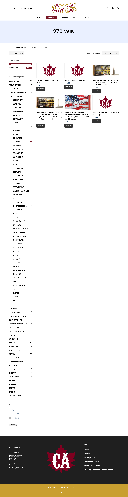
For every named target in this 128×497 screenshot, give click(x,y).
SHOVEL (12, 380)
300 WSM (17, 172)
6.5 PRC (16, 214)
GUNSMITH (14, 339)
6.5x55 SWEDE (19, 221)
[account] (113, 8)
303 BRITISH (18, 180)
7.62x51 (16, 255)
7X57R (15, 282)
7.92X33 (16, 263)
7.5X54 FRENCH (19, 236)
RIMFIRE (14, 308)
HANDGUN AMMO (18, 93)
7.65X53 (16, 259)
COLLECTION (14, 328)
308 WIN (16, 183)
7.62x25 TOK (18, 248)
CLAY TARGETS (15, 320)
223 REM (14, 89)
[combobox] (110, 53)
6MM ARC (17, 225)
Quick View (41, 88)
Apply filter (13, 424)
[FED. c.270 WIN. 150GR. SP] (77, 70)
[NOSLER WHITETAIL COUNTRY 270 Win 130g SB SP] (105, 102)
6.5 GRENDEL (18, 210)
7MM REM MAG (19, 278)
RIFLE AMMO (34, 47)
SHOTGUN (15, 312)
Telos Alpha (76, 488)
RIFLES (12, 369)
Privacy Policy (89, 458)
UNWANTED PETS (16, 396)
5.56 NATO (17, 202)
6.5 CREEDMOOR (20, 206)
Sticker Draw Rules (91, 462)
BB (14, 300)
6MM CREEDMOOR (20, 229)
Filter (29, 68)
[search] (107, 8)
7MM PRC (17, 274)
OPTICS (12, 354)
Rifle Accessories (16, 362)
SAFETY (12, 373)
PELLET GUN (14, 358)
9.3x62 (15, 297)
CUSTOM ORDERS (16, 331)
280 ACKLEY (18, 149)
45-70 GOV (17, 195)
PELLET (16, 304)
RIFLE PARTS (14, 365)
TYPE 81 (12, 392)
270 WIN (16, 142)
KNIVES (12, 343)
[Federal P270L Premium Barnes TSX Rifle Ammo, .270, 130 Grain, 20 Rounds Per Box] (105, 70)
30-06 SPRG (18, 157)
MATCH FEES (14, 350)
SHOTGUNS (14, 377)
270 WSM (17, 145)
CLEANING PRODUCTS (18, 324)
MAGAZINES (14, 346)
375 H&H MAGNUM (21, 191)
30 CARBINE (18, 153)
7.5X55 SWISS (19, 240)
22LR (15, 127)
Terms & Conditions (92, 466)
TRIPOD (12, 388)
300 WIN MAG (18, 168)
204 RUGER (17, 104)
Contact (87, 454)
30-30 (15, 161)
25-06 (15, 134)
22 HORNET (18, 108)
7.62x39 (16, 251)
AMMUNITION (21, 47)
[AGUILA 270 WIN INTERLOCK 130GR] (49, 70)
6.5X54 (16, 217)
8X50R (15, 289)
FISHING (12, 335)
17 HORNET (18, 100)
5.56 (14, 198)
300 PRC (16, 164)
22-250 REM (18, 111)
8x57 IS (16, 293)
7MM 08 (16, 266)
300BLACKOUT (19, 176)
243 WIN (16, 130)
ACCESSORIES (15, 81)
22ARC (15, 123)
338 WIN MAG (18, 187)
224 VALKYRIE (18, 119)
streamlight (14, 384)
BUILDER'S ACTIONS (17, 316)
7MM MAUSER (19, 270)
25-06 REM (17, 138)
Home (11, 47)
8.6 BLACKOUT (19, 285)
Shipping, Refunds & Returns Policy (98, 470)
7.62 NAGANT (18, 244)
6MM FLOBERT (19, 232)
